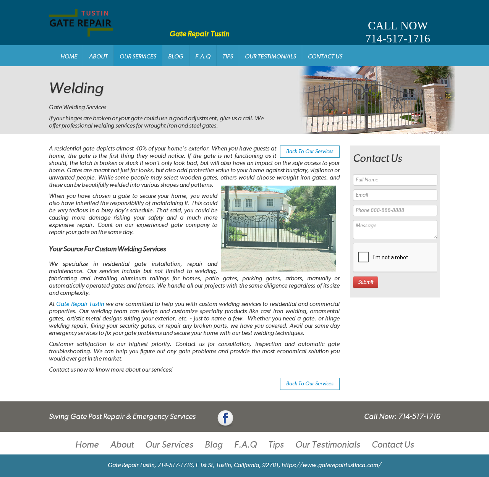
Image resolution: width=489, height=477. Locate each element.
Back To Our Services (310, 151)
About (98, 57)
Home (68, 57)
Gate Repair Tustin (80, 304)
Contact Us (325, 57)
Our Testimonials (270, 57)
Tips (227, 57)
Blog (175, 57)
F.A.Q (202, 57)
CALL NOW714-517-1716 (397, 32)
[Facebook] (225, 418)
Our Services (138, 57)
